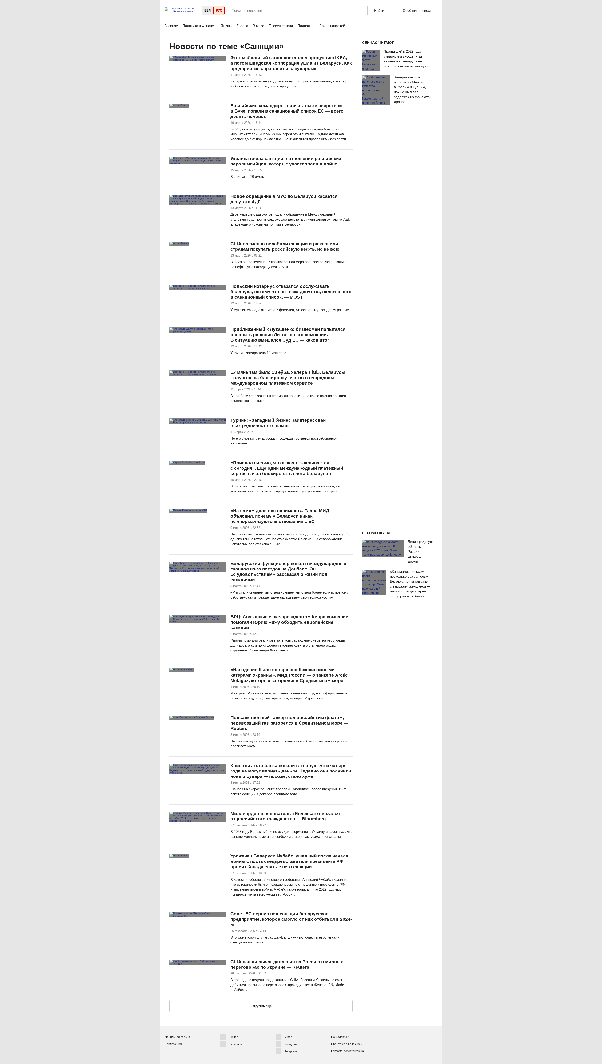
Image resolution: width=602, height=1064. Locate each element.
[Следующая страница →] (261, 1006)
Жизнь (226, 26)
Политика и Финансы (199, 26)
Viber (288, 1037)
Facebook (235, 1044)
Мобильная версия (177, 1037)
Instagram (291, 1044)
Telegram (291, 1051)
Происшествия (281, 26)
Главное (171, 26)
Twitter (233, 1037)
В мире (258, 26)
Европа (242, 26)
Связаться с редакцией (346, 1044)
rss (289, 46)
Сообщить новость (418, 10)
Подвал (303, 26)
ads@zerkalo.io (354, 1051)
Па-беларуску (340, 1037)
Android (168, 1052)
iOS (177, 1052)
